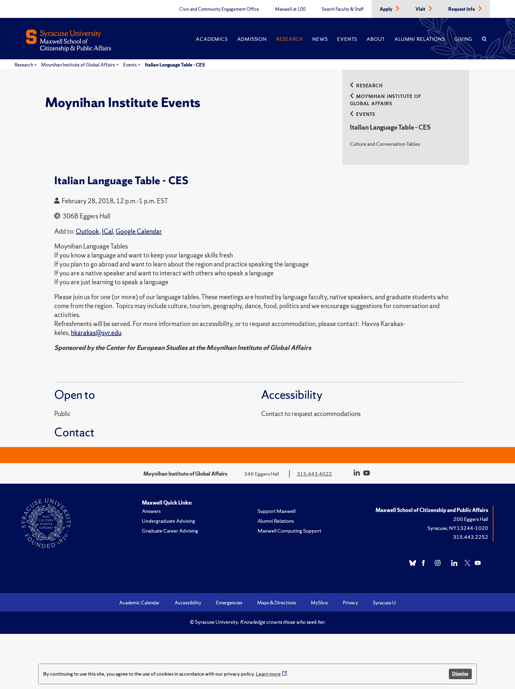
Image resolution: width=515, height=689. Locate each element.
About (376, 39)
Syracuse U (384, 602)
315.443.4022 (314, 473)
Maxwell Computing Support (289, 530)
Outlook (87, 231)
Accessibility (188, 602)
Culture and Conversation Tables (385, 143)
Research (289, 39)
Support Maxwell (277, 511)
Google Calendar (139, 231)
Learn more (268, 673)
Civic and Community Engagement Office (219, 9)
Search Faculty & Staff (343, 9)
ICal (107, 231)
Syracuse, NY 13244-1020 (457, 527)
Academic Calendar (139, 602)
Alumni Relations (420, 39)
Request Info (462, 9)
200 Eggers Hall (470, 519)
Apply (386, 9)
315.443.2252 (470, 536)
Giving (463, 39)
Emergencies (229, 602)
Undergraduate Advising (168, 520)
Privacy (350, 602)
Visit (420, 9)
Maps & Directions (276, 602)
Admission (252, 39)
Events (347, 39)
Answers (151, 511)
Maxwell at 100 (290, 9)
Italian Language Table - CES (175, 64)
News (320, 39)
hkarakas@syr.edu (96, 332)
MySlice (319, 602)
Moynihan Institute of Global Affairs (78, 64)
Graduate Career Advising (170, 530)
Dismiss (460, 674)
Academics (211, 39)
